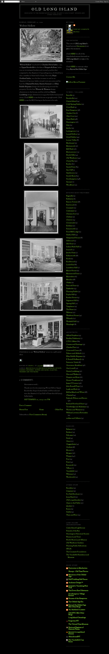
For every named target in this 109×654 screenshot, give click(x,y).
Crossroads (70, 223)
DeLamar (69, 435)
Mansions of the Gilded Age (77, 576)
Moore (68, 450)
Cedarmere (70, 211)
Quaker (69, 506)
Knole (68, 259)
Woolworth (70, 477)
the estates (81, 46)
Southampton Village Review (76, 595)
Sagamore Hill (71, 300)
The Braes (70, 309)
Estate (58, 368)
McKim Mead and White (75, 392)
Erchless (69, 226)
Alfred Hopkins (72, 335)
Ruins (68, 509)
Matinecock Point (72, 274)
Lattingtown (71, 131)
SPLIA (68, 549)
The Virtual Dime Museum (78, 624)
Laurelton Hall (71, 268)
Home (41, 409)
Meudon (69, 279)
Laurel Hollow (71, 134)
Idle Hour (69, 244)
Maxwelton (70, 276)
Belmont (69, 429)
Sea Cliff (69, 170)
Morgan (69, 453)
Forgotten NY (73, 621)
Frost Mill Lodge (72, 232)
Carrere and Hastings (74, 344)
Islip (68, 125)
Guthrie (69, 447)
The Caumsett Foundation (76, 552)
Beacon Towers (71, 202)
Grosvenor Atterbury (74, 365)
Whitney (69, 474)
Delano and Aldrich (73, 353)
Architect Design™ (75, 583)
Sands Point (70, 167)
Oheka (68, 282)
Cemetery (69, 491)
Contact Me (70, 77)
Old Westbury (71, 158)
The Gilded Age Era (75, 602)
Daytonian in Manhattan (77, 568)
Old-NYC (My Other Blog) (76, 614)
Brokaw (69, 432)
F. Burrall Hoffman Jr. (74, 359)
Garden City (71, 113)
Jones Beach (70, 497)
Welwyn (69, 312)
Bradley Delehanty (73, 338)
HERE (30, 97)
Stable (68, 512)
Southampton (71, 179)
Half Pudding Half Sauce (77, 579)
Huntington (70, 122)
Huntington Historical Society (77, 534)
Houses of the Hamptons (77, 598)
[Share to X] (48, 366)
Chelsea (69, 217)
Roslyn (69, 164)
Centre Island (71, 101)
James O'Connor (72, 383)
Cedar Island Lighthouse (75, 528)
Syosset (69, 182)
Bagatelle (69, 196)
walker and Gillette (73, 418)
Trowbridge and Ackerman (76, 407)
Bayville (69, 95)
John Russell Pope (73, 386)
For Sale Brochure (73, 494)
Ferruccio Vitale (72, 362)
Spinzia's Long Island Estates (76, 633)
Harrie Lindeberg (26, 370)
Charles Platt (71, 347)
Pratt (68, 462)
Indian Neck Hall (72, 247)
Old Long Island (55, 9)
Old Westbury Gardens (75, 543)
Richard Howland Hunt (75, 404)
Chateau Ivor (71, 214)
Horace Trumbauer (73, 380)
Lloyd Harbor (71, 137)
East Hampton (71, 110)
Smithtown (70, 173)
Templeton (70, 306)
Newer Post (23, 409)
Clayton (69, 220)
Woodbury (70, 185)
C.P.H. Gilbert (71, 341)
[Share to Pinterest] (52, 366)
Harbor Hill (70, 235)
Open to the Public (73, 503)
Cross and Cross (72, 350)
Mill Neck (69, 149)
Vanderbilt (70, 471)
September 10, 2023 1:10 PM (37, 399)
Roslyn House (71, 297)
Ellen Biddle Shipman (45, 368)
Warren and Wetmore (28, 372)
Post (68, 459)
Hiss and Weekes (72, 374)
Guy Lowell (70, 368)
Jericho (68, 128)
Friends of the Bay (73, 531)
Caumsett (70, 208)
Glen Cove (70, 116)
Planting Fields (72, 291)
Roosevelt (70, 465)
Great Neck (70, 119)
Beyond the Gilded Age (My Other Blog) (77, 606)
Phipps (69, 456)
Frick (68, 438)
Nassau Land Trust (73, 537)
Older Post (59, 409)
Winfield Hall (71, 321)
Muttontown (71, 152)
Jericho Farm (70, 253)
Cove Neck (70, 107)
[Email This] (44, 366)
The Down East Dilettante (78, 590)
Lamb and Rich (71, 389)
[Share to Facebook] (50, 366)
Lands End (70, 265)
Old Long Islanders (73, 500)
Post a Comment (25, 405)
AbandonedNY (74, 637)
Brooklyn (69, 488)
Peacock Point (71, 285)
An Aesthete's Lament (76, 610)
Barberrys (69, 199)
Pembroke (69, 288)
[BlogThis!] (46, 366)
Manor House (71, 271)
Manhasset (70, 143)
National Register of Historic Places (76, 628)
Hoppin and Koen (42, 370)
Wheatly (69, 318)
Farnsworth (70, 229)
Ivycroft (69, 250)
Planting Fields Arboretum (76, 546)
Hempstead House (73, 238)
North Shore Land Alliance (76, 540)
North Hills (70, 155)
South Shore (71, 176)
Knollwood (70, 262)
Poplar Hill (70, 294)
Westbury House (72, 315)
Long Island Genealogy (77, 617)
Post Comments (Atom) (38, 415)
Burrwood (70, 205)
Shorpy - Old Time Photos (78, 571)
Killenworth (70, 256)
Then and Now (72, 515)
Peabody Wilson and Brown (76, 398)
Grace (68, 441)
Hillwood (70, 241)
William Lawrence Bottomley (77, 413)
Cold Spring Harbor (73, 104)
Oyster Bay (70, 161)
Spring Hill (70, 303)
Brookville (31, 368)
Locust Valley (71, 140)
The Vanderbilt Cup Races (76, 641)
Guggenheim (71, 444)
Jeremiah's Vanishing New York (78, 587)
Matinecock (70, 146)
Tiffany (69, 468)
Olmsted (53, 370)
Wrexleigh (70, 324)
